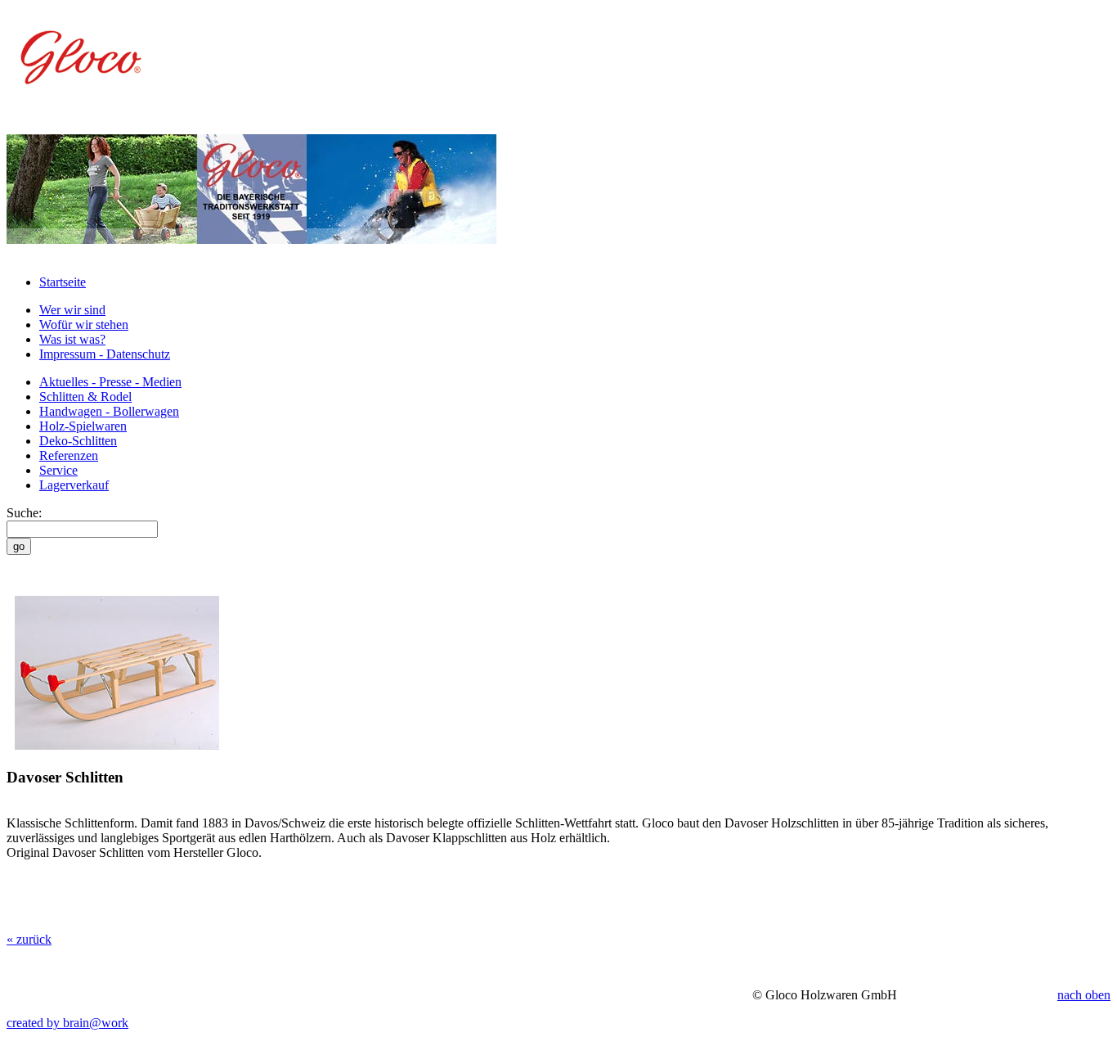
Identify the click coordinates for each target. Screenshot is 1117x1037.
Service (58, 470)
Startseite (62, 282)
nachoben (1083, 995)
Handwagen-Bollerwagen (109, 411)
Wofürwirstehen (83, 324)
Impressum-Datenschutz (104, 354)
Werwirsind (72, 310)
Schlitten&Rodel (85, 397)
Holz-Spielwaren (83, 426)
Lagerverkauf (74, 485)
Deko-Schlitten (78, 441)
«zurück (29, 939)
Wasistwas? (72, 339)
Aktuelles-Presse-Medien (110, 382)
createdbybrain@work (67, 1023)
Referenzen (68, 455)
